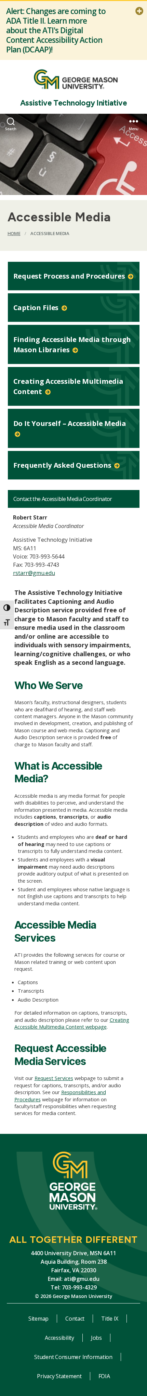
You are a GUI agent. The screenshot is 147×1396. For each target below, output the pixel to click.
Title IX (109, 1318)
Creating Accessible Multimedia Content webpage (71, 1023)
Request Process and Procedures (70, 276)
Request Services (54, 1078)
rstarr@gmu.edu (34, 573)
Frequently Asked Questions (63, 465)
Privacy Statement (59, 1376)
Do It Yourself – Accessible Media (69, 423)
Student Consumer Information (73, 1357)
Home (14, 233)
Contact (74, 1318)
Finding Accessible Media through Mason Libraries (72, 344)
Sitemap (38, 1318)
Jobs (96, 1338)
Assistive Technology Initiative (73, 103)
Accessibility (59, 1338)
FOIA (104, 1376)
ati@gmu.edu (81, 1279)
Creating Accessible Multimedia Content (68, 386)
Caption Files (36, 307)
